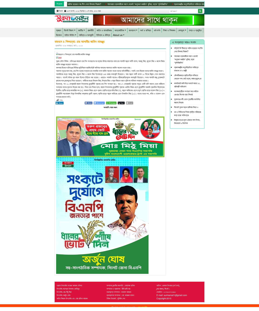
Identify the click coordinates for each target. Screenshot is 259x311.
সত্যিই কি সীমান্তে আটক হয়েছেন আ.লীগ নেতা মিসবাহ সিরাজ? (76, 4)
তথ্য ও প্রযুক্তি (195, 30)
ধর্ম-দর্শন (157, 30)
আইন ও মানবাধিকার (104, 30)
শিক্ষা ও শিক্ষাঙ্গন (169, 30)
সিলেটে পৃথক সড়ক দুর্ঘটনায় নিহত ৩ (186, 107)
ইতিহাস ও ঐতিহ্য (103, 35)
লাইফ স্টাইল (69, 35)
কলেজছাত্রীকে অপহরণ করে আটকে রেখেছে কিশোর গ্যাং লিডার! (186, 93)
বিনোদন (59, 35)
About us (117, 35)
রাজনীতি (91, 30)
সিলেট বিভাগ (68, 30)
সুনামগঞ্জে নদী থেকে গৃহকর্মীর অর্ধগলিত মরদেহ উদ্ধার (187, 101)
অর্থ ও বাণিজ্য (145, 30)
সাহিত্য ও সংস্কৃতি (86, 35)
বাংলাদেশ (132, 30)
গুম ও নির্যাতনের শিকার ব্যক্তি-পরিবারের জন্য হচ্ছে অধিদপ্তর (187, 113)
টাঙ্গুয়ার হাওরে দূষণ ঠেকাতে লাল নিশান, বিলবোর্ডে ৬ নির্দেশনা (187, 121)
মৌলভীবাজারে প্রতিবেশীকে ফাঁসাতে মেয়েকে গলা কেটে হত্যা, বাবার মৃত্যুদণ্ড (187, 77)
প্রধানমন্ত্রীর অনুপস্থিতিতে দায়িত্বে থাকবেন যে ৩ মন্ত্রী (194, 4)
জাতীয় (80, 30)
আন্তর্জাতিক (119, 30)
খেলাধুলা (181, 30)
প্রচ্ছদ (58, 30)
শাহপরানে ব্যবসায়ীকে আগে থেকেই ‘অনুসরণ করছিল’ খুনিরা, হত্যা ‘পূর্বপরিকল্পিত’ (137, 4)
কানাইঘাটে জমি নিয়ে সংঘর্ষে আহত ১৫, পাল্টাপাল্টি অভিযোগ (187, 85)
